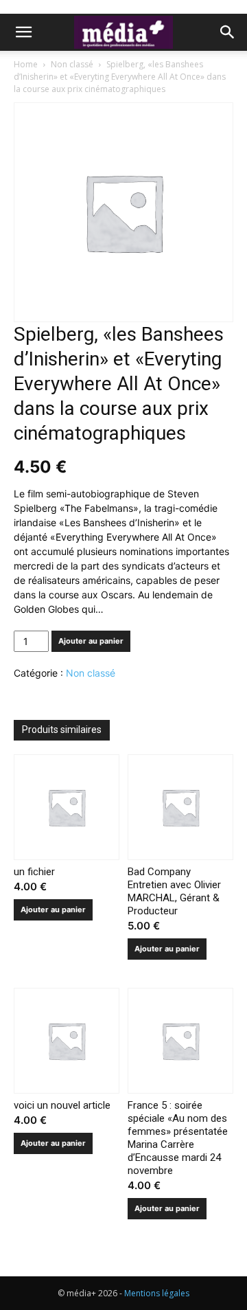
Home (26, 64)
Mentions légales (156, 1293)
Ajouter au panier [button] (53, 909)
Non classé (72, 64)
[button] (23, 32)
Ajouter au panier (91, 641)
